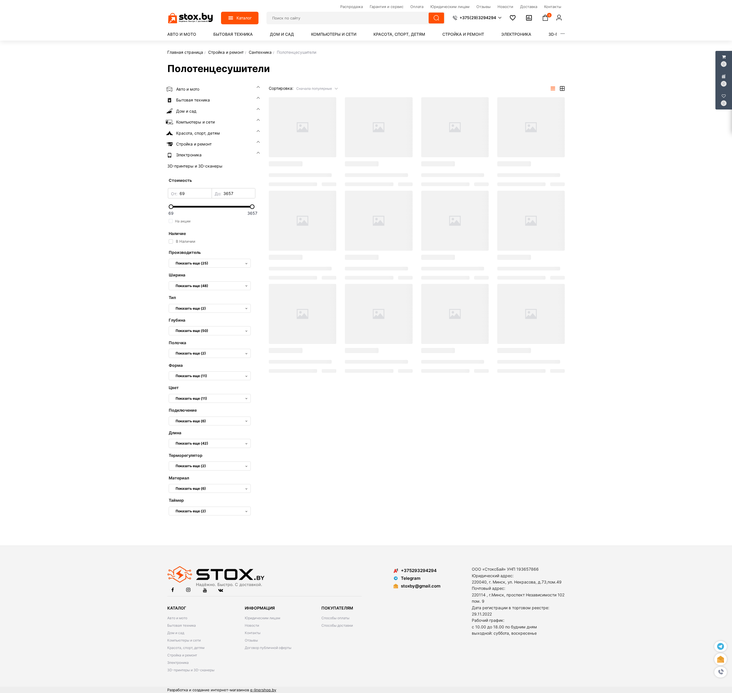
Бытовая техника (233, 34)
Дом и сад (282, 34)
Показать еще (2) (191, 308)
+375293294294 (419, 570)
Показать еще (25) (192, 263)
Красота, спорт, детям (399, 34)
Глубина (177, 320)
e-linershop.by (263, 690)
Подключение (183, 410)
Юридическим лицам (262, 618)
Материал (179, 477)
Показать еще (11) (191, 376)
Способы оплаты (335, 618)
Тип (172, 297)
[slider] (211, 206)
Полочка (177, 342)
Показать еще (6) (191, 421)
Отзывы (251, 640)
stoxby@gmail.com (420, 586)
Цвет (174, 387)
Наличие (177, 233)
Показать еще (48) (192, 286)
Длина (175, 432)
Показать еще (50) (192, 330)
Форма (176, 365)
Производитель (185, 252)
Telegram (410, 578)
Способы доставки (337, 625)
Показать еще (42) (192, 443)
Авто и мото (181, 34)
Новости (252, 625)
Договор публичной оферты (268, 648)
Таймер (176, 500)
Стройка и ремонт (463, 34)
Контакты (252, 633)
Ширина (177, 274)
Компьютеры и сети (333, 34)
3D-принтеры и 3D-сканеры (190, 670)
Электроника (516, 34)
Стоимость (180, 180)
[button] (720, 672)
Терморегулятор (185, 455)
